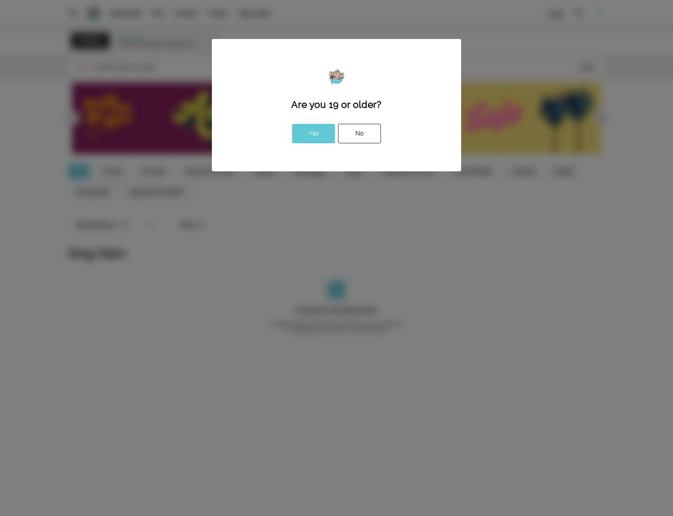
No (359, 133)
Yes (313, 133)
